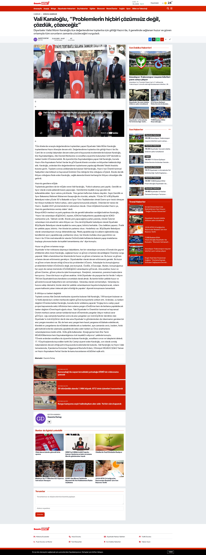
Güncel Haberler (50, 14)
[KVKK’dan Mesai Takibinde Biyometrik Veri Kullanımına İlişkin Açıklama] (79, 468)
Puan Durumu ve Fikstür (44, 542)
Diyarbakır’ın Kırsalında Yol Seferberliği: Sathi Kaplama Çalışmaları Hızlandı (157, 171)
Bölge (53, 9)
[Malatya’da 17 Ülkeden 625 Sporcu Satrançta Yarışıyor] (49, 468)
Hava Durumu (76, 537)
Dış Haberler (82, 9)
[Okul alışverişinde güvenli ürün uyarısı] (49, 442)
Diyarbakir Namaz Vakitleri (116, 537)
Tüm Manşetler (76, 542)
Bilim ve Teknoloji (139, 9)
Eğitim (92, 9)
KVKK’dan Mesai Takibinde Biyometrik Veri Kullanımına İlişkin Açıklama (78, 480)
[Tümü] (170, 130)
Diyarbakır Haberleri (66, 9)
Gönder (40, 514)
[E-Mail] (49, 422)
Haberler (37, 14)
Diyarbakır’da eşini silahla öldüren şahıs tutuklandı (157, 150)
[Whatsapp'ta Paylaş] (158, 39)
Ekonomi (101, 9)
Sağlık (122, 9)
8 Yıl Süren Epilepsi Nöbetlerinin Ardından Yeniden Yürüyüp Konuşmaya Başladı (157, 161)
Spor (128, 9)
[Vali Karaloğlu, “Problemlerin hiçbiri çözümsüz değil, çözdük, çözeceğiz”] (80, 72)
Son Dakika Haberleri (113, 542)
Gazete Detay (55, 417)
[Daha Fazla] (162, 39)
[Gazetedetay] (42, 3)
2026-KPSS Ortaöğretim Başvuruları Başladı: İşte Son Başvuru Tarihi (106, 480)
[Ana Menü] (171, 8)
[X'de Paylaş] (154, 39)
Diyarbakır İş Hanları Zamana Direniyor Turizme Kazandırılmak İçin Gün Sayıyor (157, 193)
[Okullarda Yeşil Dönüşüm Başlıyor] (109, 442)
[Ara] (168, 8)
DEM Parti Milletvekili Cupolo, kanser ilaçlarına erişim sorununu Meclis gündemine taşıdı (78, 454)
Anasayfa (38, 9)
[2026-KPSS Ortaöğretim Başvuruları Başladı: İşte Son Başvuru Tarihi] (109, 468)
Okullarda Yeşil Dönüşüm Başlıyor (108, 452)
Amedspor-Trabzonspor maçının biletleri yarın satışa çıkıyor (157, 139)
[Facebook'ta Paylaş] (149, 39)
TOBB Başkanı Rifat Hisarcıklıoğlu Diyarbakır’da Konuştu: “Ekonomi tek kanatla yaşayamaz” (157, 182)
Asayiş (46, 9)
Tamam (170, 552)
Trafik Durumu (146, 537)
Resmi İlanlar (111, 9)
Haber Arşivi (146, 542)
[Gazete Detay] (40, 418)
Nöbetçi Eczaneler (42, 537)
